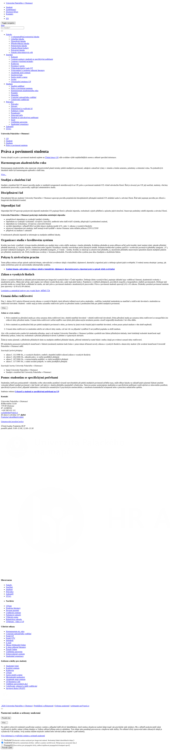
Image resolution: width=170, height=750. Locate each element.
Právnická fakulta (18, 50)
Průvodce (14, 104)
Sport (13, 120)
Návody (14, 106)
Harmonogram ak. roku (15, 631)
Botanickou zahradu (14, 619)
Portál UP (10, 636)
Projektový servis (18, 66)
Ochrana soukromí (62, 706)
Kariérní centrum (12, 668)
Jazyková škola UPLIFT (15, 688)
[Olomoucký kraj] (9, 697)
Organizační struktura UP (21, 82)
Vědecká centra (12, 617)
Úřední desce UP (51, 157)
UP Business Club (13, 682)
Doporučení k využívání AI (21, 108)
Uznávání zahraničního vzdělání (23, 97)
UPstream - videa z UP (15, 622)
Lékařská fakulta (17, 39)
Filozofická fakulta (18, 41)
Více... (3, 174)
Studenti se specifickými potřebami (24, 117)
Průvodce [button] (9, 102)
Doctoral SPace (12, 12)
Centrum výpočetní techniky (22, 61)
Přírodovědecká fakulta (20, 43)
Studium (9, 143)
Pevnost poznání (12, 610)
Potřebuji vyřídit (17, 111)
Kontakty (9, 14)
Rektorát (14, 57)
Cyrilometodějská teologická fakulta (25, 37)
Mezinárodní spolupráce (15, 677)
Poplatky (14, 93)
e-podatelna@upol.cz (9, 413)
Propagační (8, 745)
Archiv (13, 79)
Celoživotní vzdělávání (20, 100)
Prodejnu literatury (13, 608)
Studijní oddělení (17, 86)
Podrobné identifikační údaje (12, 417)
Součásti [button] (9, 55)
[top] (2, 708)
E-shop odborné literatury (16, 647)
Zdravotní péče (17, 115)
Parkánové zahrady (13, 615)
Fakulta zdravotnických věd (22, 52)
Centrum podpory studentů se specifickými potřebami (32, 59)
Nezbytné (8, 740)
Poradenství (15, 113)
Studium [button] (9, 84)
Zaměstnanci (11, 9)
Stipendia (14, 95)
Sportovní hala (16, 75)
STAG (8, 129)
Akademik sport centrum (20, 73)
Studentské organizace (19, 124)
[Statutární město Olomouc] (6, 703)
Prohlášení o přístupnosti (43, 706)
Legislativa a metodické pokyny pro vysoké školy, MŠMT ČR (25, 291)
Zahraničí (9, 126)
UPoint (9, 606)
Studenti (9, 7)
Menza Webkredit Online (16, 645)
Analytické (8, 743)
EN (7, 18)
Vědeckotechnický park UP (22, 68)
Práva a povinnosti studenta (21, 88)
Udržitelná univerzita (19, 122)
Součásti (9, 587)
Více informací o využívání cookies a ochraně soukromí (23, 736)
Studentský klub (12, 666)
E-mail (8, 643)
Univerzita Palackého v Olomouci (19, 3)
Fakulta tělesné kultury (20, 48)
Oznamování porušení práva (12, 422)
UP (7, 139)
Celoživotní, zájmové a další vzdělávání (21, 686)
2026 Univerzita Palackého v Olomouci (17, 706)
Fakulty (9, 585)
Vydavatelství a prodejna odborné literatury (28, 70)
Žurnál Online (11, 649)
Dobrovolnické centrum (15, 654)
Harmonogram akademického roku (24, 91)
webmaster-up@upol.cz (80, 706)
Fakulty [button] (9, 34)
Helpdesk (9, 640)
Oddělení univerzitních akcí (17, 684)
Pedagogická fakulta (19, 46)
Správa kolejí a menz (19, 77)
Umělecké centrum (13, 613)
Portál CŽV (10, 638)
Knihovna (15, 64)
